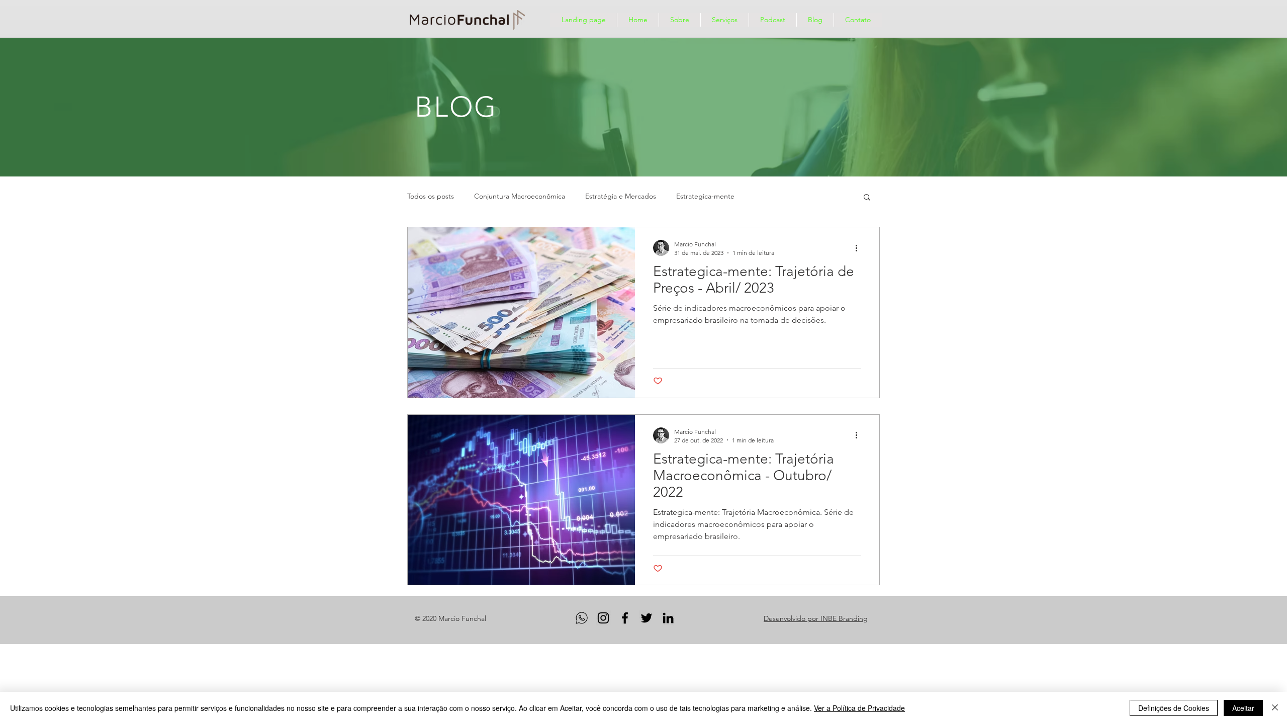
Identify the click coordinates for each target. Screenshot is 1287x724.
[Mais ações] (860, 248)
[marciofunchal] (624, 617)
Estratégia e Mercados (620, 196)
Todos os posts (430, 196)
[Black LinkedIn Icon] (668, 617)
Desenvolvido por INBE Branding (816, 618)
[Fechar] (1275, 708)
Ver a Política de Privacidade (859, 708)
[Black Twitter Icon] (646, 617)
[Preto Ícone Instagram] (603, 617)
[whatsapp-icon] (581, 617)
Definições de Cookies (1173, 708)
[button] (867, 198)
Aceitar (1243, 708)
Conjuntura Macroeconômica (519, 196)
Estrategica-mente (705, 196)
